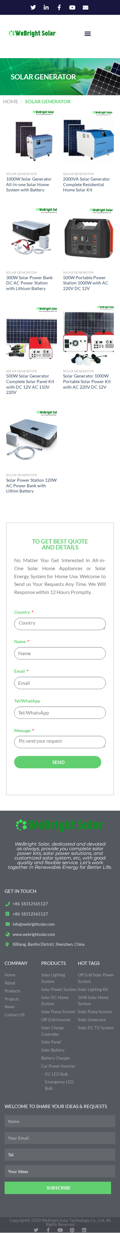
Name (20, 641)
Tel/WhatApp (27, 700)
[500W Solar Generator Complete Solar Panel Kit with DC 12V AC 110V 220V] (31, 335)
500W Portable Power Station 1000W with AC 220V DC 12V (85, 283)
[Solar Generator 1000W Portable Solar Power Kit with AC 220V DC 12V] (88, 335)
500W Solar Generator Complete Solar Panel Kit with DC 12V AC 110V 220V (30, 384)
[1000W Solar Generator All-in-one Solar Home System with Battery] (31, 138)
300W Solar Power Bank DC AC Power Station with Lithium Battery (29, 283)
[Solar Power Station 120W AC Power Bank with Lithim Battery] (31, 439)
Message (22, 730)
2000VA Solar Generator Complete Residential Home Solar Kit (86, 184)
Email (20, 671)
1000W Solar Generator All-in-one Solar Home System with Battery (29, 184)
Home (10, 101)
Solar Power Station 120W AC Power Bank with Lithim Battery (31, 485)
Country (22, 612)
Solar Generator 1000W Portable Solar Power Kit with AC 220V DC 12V (87, 381)
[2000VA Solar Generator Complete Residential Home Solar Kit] (88, 138)
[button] (88, 33)
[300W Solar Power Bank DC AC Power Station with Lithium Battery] (31, 236)
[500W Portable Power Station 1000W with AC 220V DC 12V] (88, 236)
